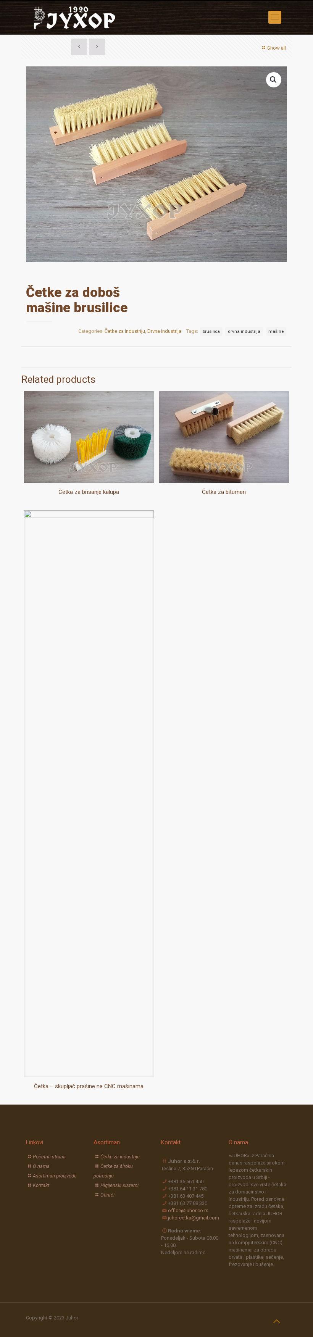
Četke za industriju (125, 331)
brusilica (211, 331)
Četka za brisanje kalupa (88, 492)
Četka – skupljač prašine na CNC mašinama (89, 1086)
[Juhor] (75, 17)
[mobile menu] (274, 17)
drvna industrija (244, 331)
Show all (276, 48)
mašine (276, 331)
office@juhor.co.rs (188, 1210)
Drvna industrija (164, 331)
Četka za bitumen (224, 492)
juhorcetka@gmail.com (193, 1218)
